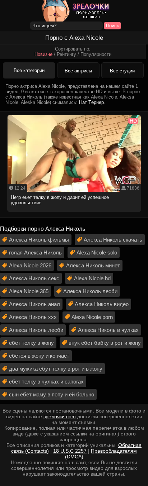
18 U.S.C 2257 (70, 451)
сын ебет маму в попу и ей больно (51, 394)
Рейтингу (66, 54)
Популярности (95, 54)
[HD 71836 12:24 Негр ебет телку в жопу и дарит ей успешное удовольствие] (74, 214)
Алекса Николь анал (34, 304)
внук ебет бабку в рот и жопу (105, 343)
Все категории (29, 70)
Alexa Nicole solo (97, 252)
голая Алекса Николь (35, 252)
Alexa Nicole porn (92, 317)
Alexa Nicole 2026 (30, 265)
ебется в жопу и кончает (39, 356)
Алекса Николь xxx (33, 317)
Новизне (43, 54)
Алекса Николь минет (93, 265)
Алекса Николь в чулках (108, 330)
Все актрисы (78, 70)
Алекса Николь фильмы (39, 240)
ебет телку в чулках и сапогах (46, 381)
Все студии (122, 70)
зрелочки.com (59, 416)
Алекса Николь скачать (113, 240)
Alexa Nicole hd (92, 278)
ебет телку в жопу (31, 343)
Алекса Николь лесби (90, 291)
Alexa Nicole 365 (28, 291)
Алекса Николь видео (102, 304)
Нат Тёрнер (91, 102)
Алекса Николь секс (34, 278)
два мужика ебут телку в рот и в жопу (55, 369)
